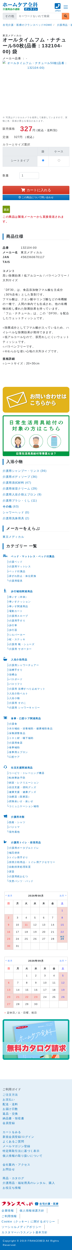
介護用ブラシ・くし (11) (20, 500)
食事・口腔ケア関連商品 (26, 718)
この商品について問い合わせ (37, 197)
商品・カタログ (13, 1178)
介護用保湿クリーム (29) (20, 488)
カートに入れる (39, 190)
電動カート (16, 611)
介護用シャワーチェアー (24, 665)
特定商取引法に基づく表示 (21, 1150)
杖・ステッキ (17, 639)
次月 (62, 895)
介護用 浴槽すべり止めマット (27, 688)
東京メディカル (13, 536)
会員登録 (9, 1123)
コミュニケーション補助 (24, 806)
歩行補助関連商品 (22, 591)
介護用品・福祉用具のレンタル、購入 (29, 1182)
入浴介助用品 (19, 659)
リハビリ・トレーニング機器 (27, 773)
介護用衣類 (18, 816)
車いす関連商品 (18, 606)
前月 (10, 895)
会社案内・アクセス (16, 1164)
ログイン (28, 1136)
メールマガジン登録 (16, 1146)
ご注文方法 (10, 1094)
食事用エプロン (18, 752)
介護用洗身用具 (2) (16, 518)
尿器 (12, 871)
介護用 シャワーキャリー (24, 707)
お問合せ (9, 1169)
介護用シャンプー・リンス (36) (24, 470)
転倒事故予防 (17, 777)
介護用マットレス (20, 566)
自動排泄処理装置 (20, 866)
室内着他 (14, 831)
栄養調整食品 (17, 733)
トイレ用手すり (18, 857)
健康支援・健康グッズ (22, 792)
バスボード (16, 679)
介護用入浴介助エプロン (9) (22, 494)
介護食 (13, 723)
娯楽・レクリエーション (24, 782)
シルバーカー (17, 634)
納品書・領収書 (13, 1118)
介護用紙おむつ (18, 876)
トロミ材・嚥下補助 (21, 738)
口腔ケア (14, 756)
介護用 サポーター (20, 649)
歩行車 (13, 625)
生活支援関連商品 (22, 767)
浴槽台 (13, 674)
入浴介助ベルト (18, 693)
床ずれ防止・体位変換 (22, 576)
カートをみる (12, 1132)
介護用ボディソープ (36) (20, 476)
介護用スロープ (18, 615)
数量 (6, 175)
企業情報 (8, 1210)
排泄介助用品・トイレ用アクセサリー (32, 862)
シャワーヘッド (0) (16, 512)
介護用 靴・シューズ (22, 644)
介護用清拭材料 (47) (17, 482)
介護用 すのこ (17, 702)
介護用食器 (16, 742)
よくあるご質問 (13, 1141)
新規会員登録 (12, 1136)
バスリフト (16, 684)
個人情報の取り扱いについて (23, 1155)
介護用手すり (17, 620)
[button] (58, 9)
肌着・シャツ (17, 822)
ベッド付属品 (17, 571)
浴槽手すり (16, 669)
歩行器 (13, 630)
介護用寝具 (16, 580)
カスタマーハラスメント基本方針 (25, 1232)
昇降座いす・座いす (21, 801)
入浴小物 (14, 698)
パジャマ (14, 827)
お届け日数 (10, 1108)
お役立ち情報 (12, 1187)
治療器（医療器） (20, 796)
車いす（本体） (18, 597)
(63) (11, 506)
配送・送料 (10, 1104)
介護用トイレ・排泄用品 (26, 842)
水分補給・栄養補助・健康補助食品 (31, 728)
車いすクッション (20, 601)
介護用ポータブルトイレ (24, 847)
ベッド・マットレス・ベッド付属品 (33, 556)
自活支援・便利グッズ (22, 787)
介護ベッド (16, 561)
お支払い (9, 1099)
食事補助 (14, 747)
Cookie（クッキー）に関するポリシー (28, 1221)
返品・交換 (10, 1113)
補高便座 (14, 852)
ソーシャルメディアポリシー (22, 1226)
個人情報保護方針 (32, 1210)
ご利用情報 (9, 1216)
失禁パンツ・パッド (21, 881)
